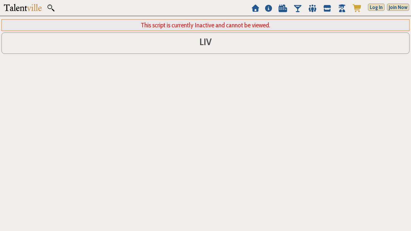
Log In (376, 7)
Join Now (398, 7)
